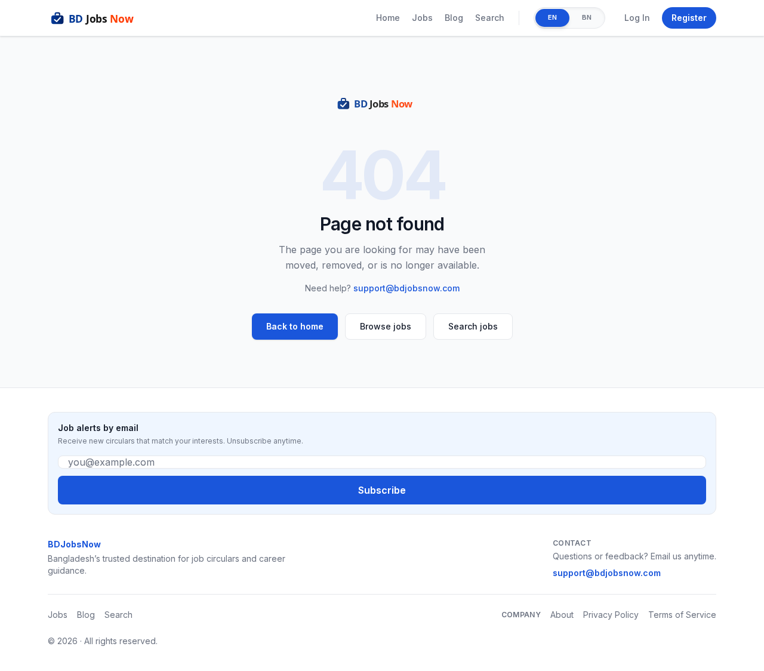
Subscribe (382, 490)
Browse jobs (385, 326)
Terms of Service (682, 615)
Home (388, 18)
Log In (637, 18)
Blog (454, 18)
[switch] (569, 18)
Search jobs (473, 326)
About (562, 615)
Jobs (422, 18)
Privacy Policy (611, 615)
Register (689, 18)
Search (489, 18)
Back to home (295, 326)
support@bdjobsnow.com (406, 288)
